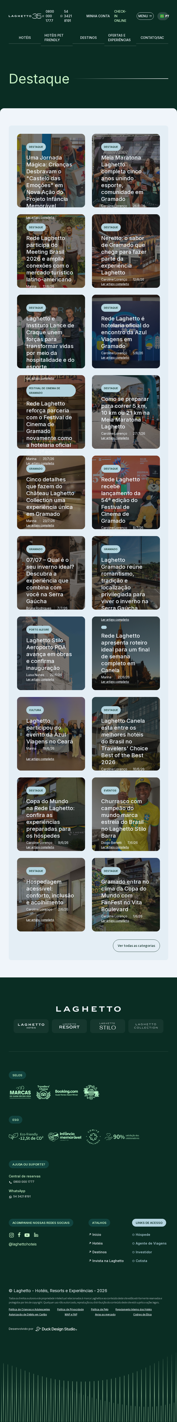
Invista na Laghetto (106, 1261)
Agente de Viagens (149, 1243)
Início (94, 1234)
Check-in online (120, 16)
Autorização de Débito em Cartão (28, 1314)
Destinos (97, 1252)
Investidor (142, 1252)
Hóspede (141, 1234)
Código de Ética (142, 1314)
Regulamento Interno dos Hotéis (133, 1309)
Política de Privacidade (70, 1309)
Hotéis (95, 1243)
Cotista (139, 1261)
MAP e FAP (71, 1314)
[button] (98, 16)
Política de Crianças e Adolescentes (29, 1309)
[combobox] (162, 16)
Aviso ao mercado (105, 1314)
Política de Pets (99, 1309)
